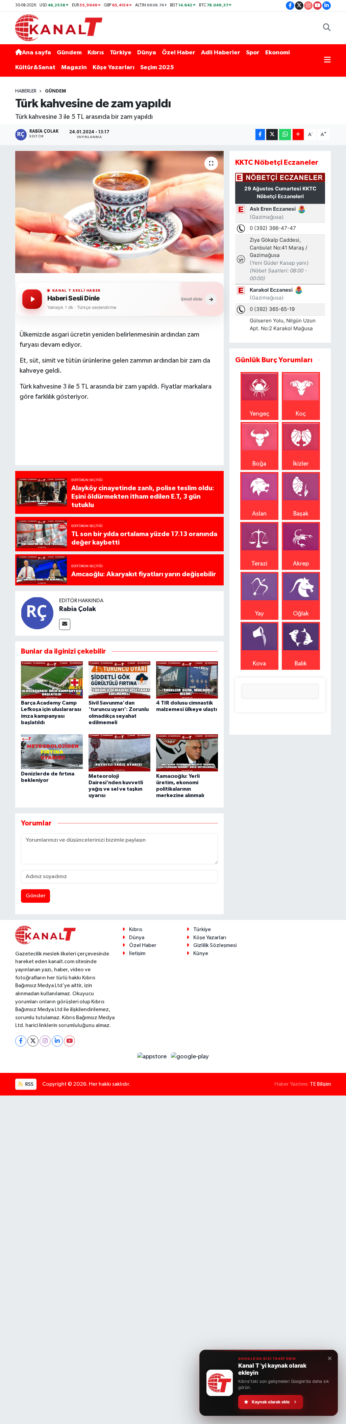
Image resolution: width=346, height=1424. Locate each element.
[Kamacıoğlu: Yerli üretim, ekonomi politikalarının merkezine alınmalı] (187, 753)
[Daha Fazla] (298, 134)
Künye (200, 953)
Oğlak (301, 614)
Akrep (301, 564)
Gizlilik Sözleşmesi (215, 945)
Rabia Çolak (77, 609)
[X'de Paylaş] (272, 134)
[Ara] (327, 27)
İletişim (137, 953)
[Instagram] (45, 1041)
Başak (300, 514)
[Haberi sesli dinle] (32, 299)
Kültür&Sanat (35, 67)
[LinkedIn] (57, 1041)
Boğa (259, 464)
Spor (253, 53)
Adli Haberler (220, 53)
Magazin (74, 67)
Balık (301, 664)
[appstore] (153, 1057)
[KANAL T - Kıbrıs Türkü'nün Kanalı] (58, 27)
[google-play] (190, 1057)
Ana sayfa (36, 53)
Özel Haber (178, 53)
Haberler (25, 91)
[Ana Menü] (327, 60)
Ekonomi (277, 53)
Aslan (259, 514)
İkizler (300, 464)
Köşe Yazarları (113, 67)
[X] (33, 1041)
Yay (259, 614)
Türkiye (120, 53)
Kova (259, 664)
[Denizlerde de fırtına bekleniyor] (52, 751)
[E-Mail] (64, 624)
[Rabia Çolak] (37, 613)
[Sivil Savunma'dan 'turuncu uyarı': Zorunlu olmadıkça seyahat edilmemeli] (119, 680)
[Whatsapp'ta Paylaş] (285, 134)
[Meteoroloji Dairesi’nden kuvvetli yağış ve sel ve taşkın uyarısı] (119, 753)
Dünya (146, 53)
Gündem (69, 53)
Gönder (36, 896)
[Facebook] (20, 1041)
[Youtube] (69, 1041)
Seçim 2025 (157, 67)
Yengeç (259, 414)
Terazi (259, 564)
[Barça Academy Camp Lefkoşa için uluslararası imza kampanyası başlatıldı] (52, 680)
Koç (301, 414)
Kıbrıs (96, 53)
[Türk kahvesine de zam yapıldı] (119, 212)
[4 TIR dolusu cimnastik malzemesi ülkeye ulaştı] (187, 680)
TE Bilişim (320, 1084)
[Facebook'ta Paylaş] (260, 134)
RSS (28, 1084)
